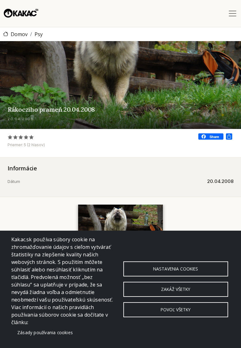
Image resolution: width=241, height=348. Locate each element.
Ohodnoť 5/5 (31, 137)
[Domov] (21, 13)
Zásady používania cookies (45, 332)
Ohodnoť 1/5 (10, 137)
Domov (19, 34)
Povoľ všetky (175, 310)
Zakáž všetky (175, 289)
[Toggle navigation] (232, 13)
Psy (39, 34)
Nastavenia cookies (175, 269)
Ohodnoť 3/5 (21, 137)
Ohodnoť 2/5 (15, 137)
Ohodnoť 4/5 (26, 137)
